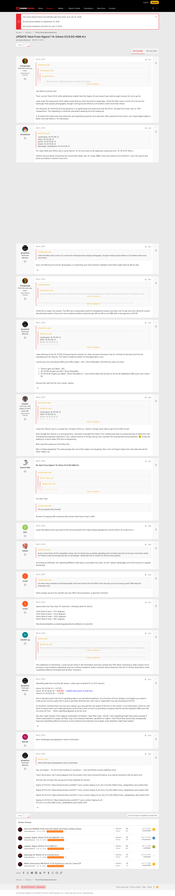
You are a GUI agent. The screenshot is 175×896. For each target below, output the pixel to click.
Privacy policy (135, 887)
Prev (20, 45)
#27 (149, 461)
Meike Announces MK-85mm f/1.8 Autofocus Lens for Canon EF (52, 863)
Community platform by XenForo (40, 893)
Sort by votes (151, 51)
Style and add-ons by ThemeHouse (79, 893)
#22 (149, 128)
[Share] (146, 59)
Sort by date (138, 51)
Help (144, 887)
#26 (149, 397)
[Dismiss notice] (156, 17)
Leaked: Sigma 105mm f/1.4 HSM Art (40, 846)
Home (149, 887)
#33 (149, 679)
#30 (149, 575)
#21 (149, 60)
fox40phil (147, 857)
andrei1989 (146, 831)
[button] (54, 8)
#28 (149, 526)
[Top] (154, 887)
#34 (149, 735)
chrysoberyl (146, 839)
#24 (149, 279)
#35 (149, 754)
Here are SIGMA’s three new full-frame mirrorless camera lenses (52, 829)
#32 (149, 633)
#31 (149, 602)
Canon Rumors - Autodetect (34, 887)
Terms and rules (122, 887)
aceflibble (147, 848)
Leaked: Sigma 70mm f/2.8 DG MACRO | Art (44, 837)
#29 (149, 545)
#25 (149, 323)
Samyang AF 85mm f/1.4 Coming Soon (41, 855)
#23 (149, 247)
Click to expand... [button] (93, 84)
